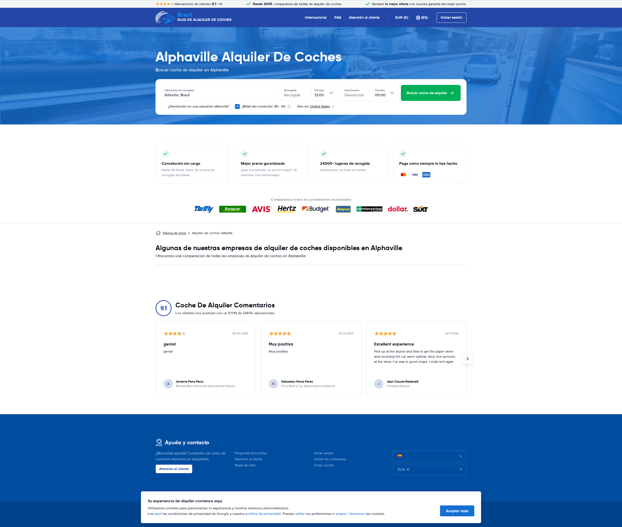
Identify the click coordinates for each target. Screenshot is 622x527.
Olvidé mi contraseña (330, 459)
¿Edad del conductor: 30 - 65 (263, 106)
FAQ (337, 17)
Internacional (316, 17)
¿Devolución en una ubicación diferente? (198, 106)
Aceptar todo (457, 511)
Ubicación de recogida (179, 90)
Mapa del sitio (245, 465)
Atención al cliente (364, 17)
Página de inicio (174, 233)
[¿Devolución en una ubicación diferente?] (163, 106)
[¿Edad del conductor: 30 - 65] (237, 106)
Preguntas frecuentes (251, 453)
